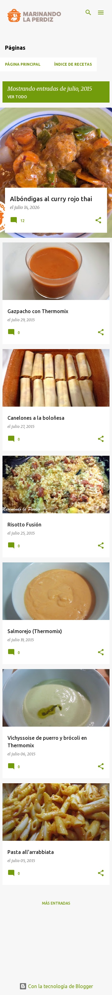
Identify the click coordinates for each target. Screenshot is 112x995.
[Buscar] (88, 12)
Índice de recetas (73, 64)
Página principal (22, 64)
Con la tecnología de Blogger (60, 986)
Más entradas (56, 903)
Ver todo (17, 97)
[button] (98, 220)
